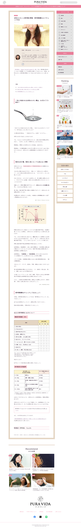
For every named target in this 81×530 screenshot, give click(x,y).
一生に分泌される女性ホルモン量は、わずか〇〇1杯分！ (30, 87)
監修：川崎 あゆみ (26, 50)
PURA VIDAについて (31, 511)
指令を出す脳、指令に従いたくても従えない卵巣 (28, 89)
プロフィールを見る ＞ (36, 50)
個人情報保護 (49, 511)
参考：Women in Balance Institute (42, 200)
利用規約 (41, 511)
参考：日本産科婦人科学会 (44, 284)
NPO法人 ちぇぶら (25, 428)
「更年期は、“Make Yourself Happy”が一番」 (25, 69)
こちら (17, 410)
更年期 (16, 15)
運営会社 (22, 511)
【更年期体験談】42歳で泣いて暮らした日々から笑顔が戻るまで (30, 418)
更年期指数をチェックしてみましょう (25, 91)
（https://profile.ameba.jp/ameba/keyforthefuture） (33, 61)
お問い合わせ (58, 511)
